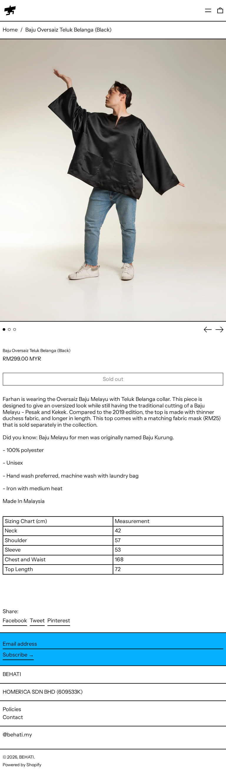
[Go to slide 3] (14, 329)
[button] (220, 10)
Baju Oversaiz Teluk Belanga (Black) (68, 30)
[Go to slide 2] (9, 329)
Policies (12, 709)
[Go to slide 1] (4, 329)
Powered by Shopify (22, 764)
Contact (13, 717)
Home (10, 30)
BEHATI (12, 674)
